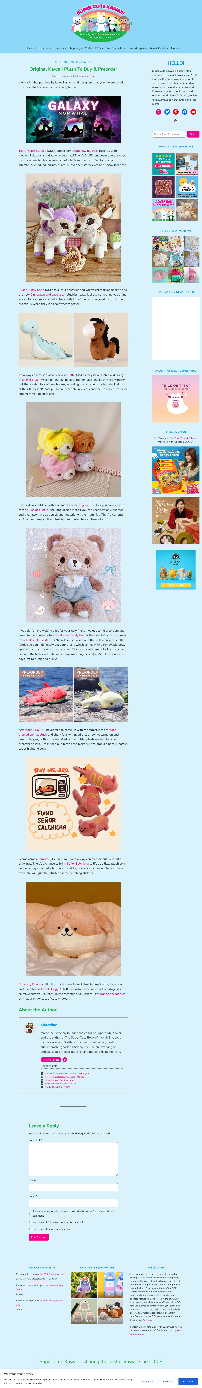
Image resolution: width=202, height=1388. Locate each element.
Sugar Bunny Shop (31, 290)
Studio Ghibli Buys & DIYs (58, 1087)
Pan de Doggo (50, 989)
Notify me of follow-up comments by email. (58, 1222)
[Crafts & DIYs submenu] (102, 48)
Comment (35, 1140)
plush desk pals (37, 510)
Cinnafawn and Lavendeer (48, 295)
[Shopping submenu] (81, 48)
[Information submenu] (50, 48)
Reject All (168, 1381)
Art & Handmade (64, 62)
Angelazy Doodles (31, 984)
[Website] (64, 1059)
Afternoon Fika (29, 730)
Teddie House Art (38, 640)
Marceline (90, 76)
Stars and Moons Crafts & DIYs (60, 1083)
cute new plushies (86, 151)
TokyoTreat (180, 438)
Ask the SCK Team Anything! (49, 1274)
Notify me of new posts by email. (52, 1229)
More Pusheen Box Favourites (59, 1080)
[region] (101, 1378)
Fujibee (84, 505)
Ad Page (147, 1319)
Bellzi (71, 375)
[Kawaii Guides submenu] (168, 48)
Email (33, 1196)
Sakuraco (193, 438)
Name (33, 1180)
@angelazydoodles (112, 994)
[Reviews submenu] (65, 48)
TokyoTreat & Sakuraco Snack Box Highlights (67, 1073)
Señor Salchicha (78, 864)
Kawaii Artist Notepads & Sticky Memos (64, 1076)
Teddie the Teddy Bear (70, 635)
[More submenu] (178, 48)
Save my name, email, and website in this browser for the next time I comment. (73, 1213)
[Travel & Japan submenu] (146, 48)
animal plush (30, 380)
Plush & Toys (84, 62)
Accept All (188, 1381)
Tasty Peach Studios (32, 151)
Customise (147, 1381)
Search (193, 134)
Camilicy (43, 859)
